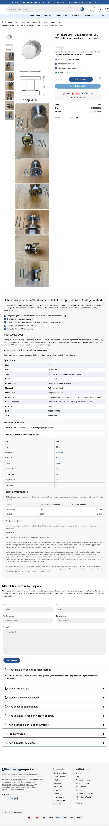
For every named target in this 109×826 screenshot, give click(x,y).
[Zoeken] (82, 9)
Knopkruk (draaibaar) (30, 22)
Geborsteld (60, 452)
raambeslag (30, 784)
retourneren (11, 678)
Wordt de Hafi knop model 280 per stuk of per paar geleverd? (29, 428)
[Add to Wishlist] (97, 79)
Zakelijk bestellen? (77, 86)
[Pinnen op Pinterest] (76, 117)
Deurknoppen (13, 22)
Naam (5, 605)
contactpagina (7, 596)
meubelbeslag (7, 787)
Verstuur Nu (12, 660)
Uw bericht (7, 627)
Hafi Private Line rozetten (70, 355)
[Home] (3, 22)
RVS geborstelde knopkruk (52, 22)
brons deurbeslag (19, 779)
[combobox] (46, 9)
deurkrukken (6, 784)
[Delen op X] (70, 117)
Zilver (58, 447)
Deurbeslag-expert (15, 813)
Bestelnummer (61, 616)
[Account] (100, 9)
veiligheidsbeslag (18, 784)
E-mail (58, 605)
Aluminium (60, 458)
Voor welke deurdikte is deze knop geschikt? (23, 435)
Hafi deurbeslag (39, 355)
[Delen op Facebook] (64, 117)
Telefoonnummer (9, 616)
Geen (58, 463)
